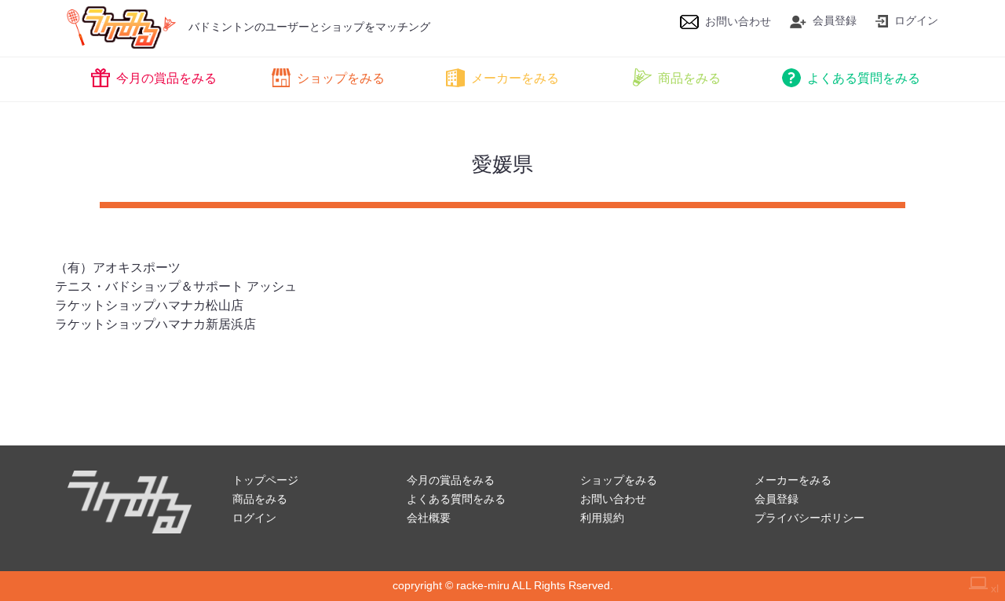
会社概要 (429, 517)
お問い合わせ (738, 21)
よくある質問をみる (863, 78)
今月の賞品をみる (166, 78)
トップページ (265, 480)
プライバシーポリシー (809, 517)
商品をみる (689, 78)
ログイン (916, 20)
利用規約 (602, 517)
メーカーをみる (515, 78)
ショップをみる (341, 78)
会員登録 (835, 20)
